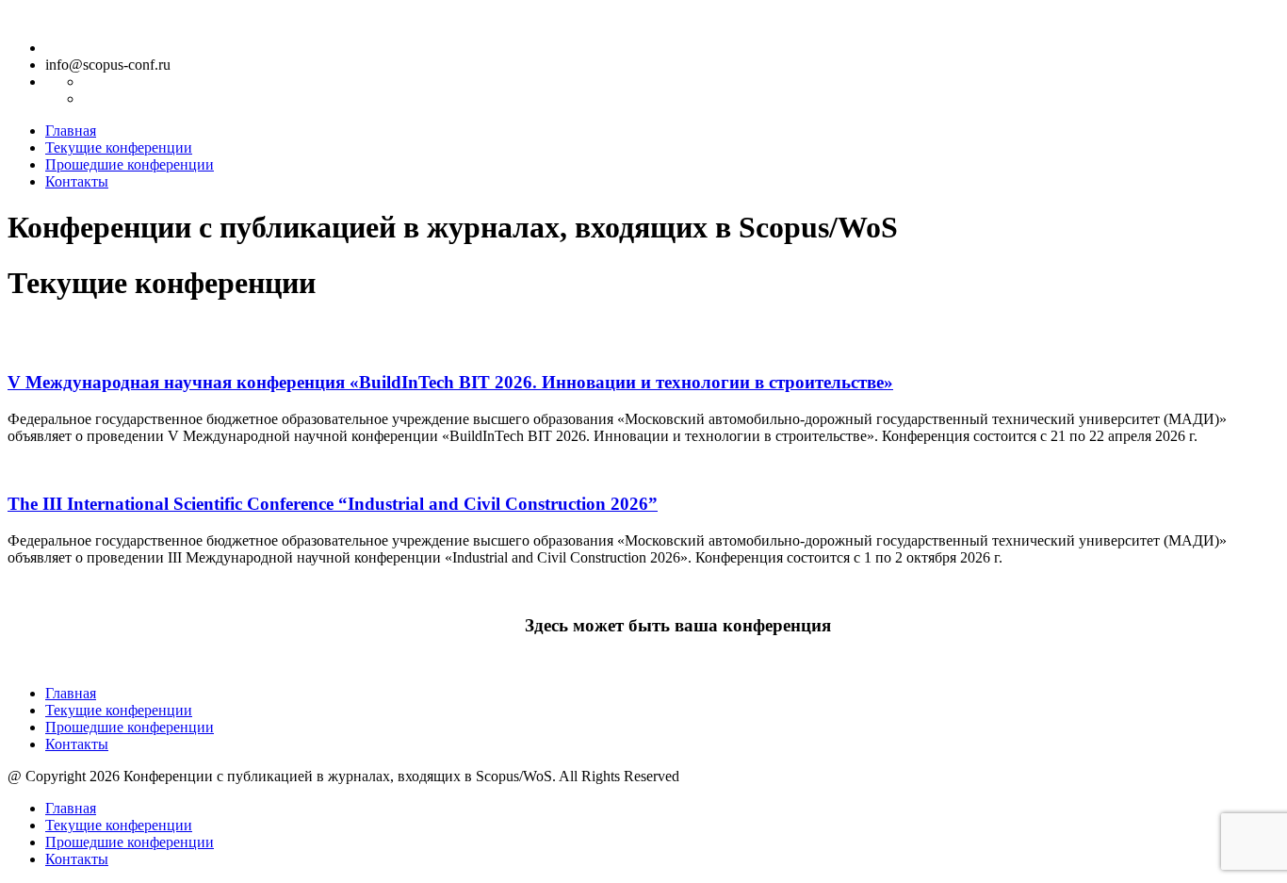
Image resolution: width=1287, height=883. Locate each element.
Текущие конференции (118, 147)
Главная (70, 131)
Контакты (76, 181)
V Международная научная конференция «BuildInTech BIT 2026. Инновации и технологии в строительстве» (450, 382)
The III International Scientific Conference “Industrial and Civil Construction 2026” (333, 504)
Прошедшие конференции (129, 164)
